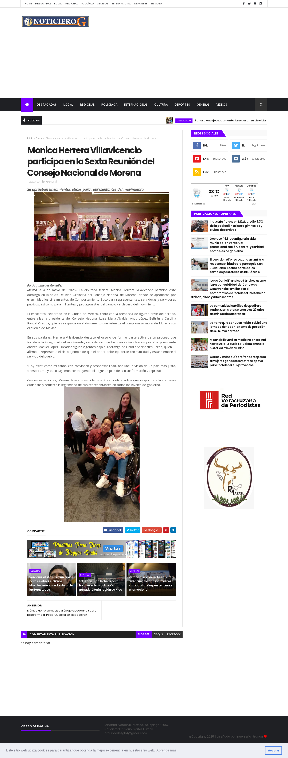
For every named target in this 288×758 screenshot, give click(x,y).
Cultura (161, 104)
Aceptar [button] (273, 750)
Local (58, 3)
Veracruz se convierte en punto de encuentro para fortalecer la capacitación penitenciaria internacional (151, 583)
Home (28, 3)
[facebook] (243, 3)
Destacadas (43, 3)
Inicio (30, 138)
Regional (71, 3)
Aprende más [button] (166, 750)
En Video (156, 3)
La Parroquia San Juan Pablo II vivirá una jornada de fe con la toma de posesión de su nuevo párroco (238, 327)
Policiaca (109, 104)
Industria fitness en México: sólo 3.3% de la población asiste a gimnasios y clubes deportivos (236, 225)
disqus (158, 634)
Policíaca (87, 3)
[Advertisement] (144, 66)
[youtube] (255, 3)
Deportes (140, 3)
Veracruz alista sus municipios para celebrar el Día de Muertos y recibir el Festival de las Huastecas (51, 583)
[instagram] (260, 3)
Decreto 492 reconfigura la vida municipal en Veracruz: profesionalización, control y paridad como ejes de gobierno (237, 245)
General (102, 3)
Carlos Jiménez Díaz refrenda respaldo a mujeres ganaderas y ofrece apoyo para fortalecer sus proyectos (238, 361)
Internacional (121, 3)
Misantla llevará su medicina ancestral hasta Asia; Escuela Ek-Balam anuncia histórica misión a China (238, 344)
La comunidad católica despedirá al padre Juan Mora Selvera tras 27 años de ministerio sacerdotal (237, 310)
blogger (143, 634)
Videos (221, 104)
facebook (173, 634)
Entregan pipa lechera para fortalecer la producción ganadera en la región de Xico (100, 585)
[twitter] (249, 3)
